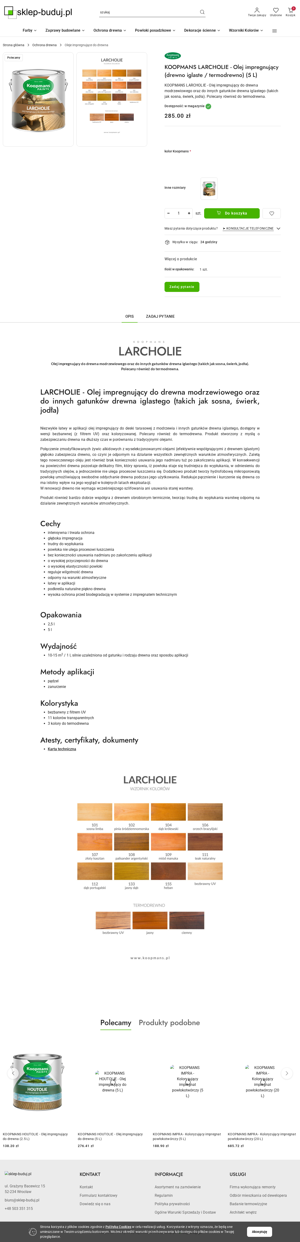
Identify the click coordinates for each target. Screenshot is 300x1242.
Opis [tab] (129, 316)
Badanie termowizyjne (248, 1204)
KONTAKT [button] (90, 1174)
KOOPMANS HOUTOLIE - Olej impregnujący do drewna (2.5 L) (35, 1136)
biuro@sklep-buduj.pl (22, 1200)
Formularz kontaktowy (98, 1195)
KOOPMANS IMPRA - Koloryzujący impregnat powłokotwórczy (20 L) (262, 1136)
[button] (246, 31)
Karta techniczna (62, 749)
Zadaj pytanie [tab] (160, 316)
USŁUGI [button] (238, 1174)
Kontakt (86, 1187)
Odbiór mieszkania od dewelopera (258, 1195)
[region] (209, 189)
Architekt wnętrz (243, 1212)
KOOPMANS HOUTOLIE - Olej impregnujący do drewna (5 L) (110, 1136)
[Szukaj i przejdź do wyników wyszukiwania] (202, 12)
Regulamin (164, 1195)
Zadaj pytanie (182, 287)
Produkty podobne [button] (169, 1022)
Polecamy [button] (115, 1022)
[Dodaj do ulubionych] (271, 213)
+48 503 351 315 (19, 1208)
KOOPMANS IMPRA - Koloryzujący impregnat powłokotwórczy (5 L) (187, 1136)
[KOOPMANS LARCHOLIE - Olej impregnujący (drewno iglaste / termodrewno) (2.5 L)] (209, 189)
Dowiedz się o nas (95, 1204)
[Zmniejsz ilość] (168, 213)
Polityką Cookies (118, 1227)
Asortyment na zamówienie (178, 1187)
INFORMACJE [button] (169, 1174)
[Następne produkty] (287, 1073)
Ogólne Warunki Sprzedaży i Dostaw (185, 1212)
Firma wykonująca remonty (253, 1187)
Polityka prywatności (172, 1204)
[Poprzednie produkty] (13, 1073)
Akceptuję (259, 1232)
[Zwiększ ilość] (188, 213)
